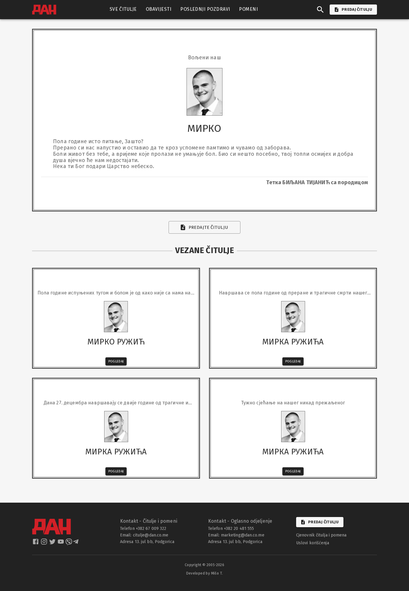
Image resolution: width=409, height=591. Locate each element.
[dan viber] (69, 543)
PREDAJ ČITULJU (357, 9)
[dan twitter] (53, 543)
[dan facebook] (36, 543)
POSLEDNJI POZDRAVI (205, 9)
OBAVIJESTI (159, 9)
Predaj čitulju (323, 522)
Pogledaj (116, 361)
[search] (320, 9)
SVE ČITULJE (123, 9)
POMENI (248, 9)
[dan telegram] (76, 543)
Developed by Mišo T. (204, 573)
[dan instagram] (44, 543)
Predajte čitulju (208, 227)
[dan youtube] (61, 543)
